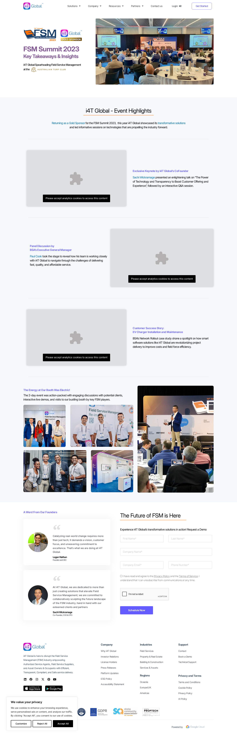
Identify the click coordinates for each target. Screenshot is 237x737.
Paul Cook (36, 256)
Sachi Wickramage (144, 177)
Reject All (42, 723)
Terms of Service (188, 576)
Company (93, 6)
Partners (135, 6)
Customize (21, 723)
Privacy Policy (162, 576)
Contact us (156, 6)
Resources (115, 6)
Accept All (63, 723)
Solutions (72, 6)
